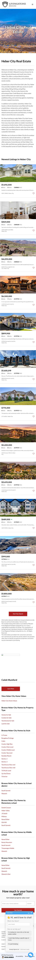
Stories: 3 (4, 762)
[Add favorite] (33, 193)
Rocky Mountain (6, 842)
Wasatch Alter (6, 874)
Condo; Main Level (7, 747)
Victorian (4, 776)
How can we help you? (14, 929)
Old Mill (4, 822)
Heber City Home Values (9, 701)
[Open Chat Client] (30, 954)
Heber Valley (5, 810)
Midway (4, 816)
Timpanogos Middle (7, 848)
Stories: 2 (4, 759)
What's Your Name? (13, 921)
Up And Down (6, 773)
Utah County (5, 944)
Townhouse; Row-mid (8, 767)
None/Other (5, 819)
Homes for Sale (6, 715)
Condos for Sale (6, 718)
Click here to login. (25, 949)
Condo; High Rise (6, 744)
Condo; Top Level (6, 753)
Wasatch (4, 793)
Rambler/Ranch (6, 756)
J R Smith (4, 813)
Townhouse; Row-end (8, 764)
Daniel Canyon (6, 807)
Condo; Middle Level (8, 750)
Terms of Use (23, 622)
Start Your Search (18, 614)
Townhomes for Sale (7, 721)
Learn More (10, 688)
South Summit (5, 790)
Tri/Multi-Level (6, 770)
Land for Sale (5, 723)
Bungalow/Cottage (7, 738)
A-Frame (4, 735)
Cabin (3, 741)
